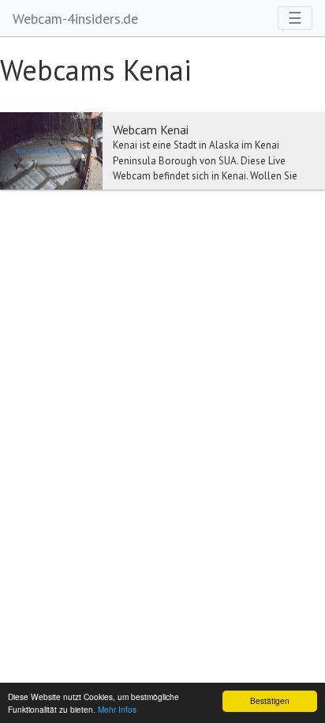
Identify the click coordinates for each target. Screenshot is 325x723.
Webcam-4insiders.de (75, 18)
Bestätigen (270, 700)
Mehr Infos (117, 709)
